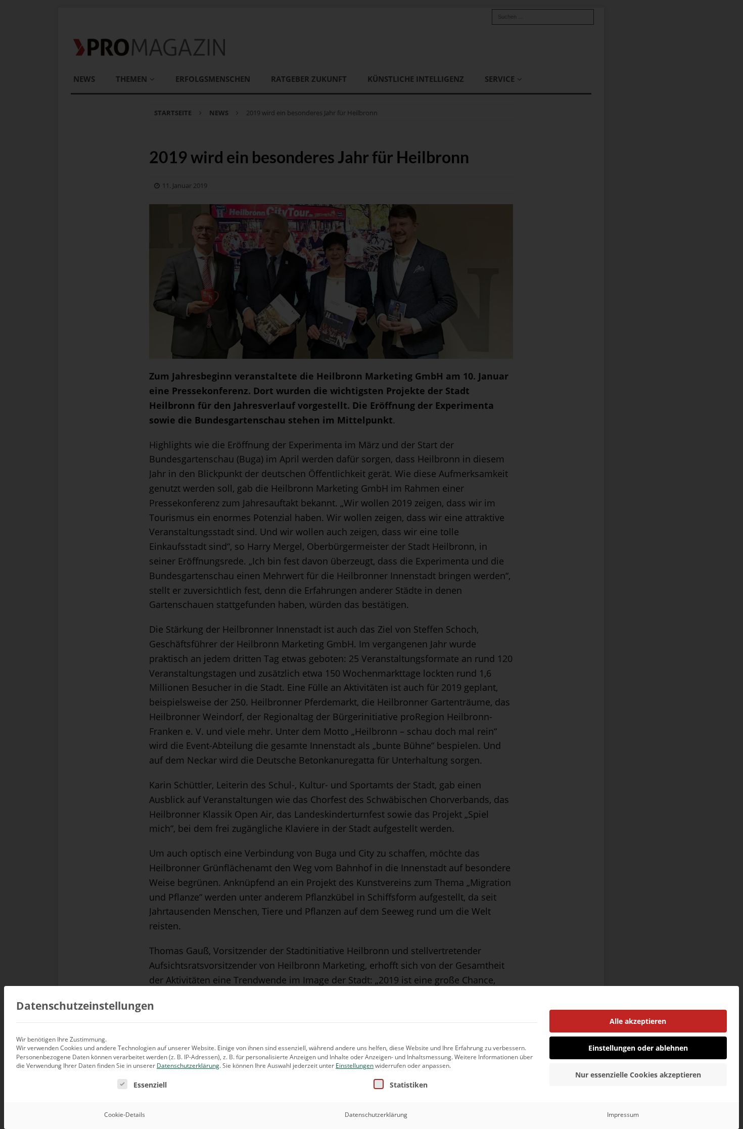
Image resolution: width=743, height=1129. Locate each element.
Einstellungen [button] (355, 1065)
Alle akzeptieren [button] (638, 1021)
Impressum (623, 1114)
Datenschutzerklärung (188, 1065)
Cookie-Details (124, 1114)
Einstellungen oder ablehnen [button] (638, 1048)
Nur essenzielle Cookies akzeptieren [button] (638, 1074)
